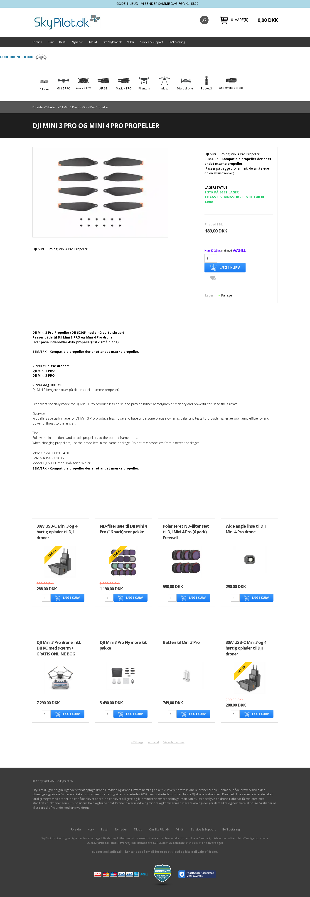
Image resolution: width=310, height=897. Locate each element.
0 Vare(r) (239, 19)
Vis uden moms (174, 742)
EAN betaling (177, 42)
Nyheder (77, 42)
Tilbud (93, 42)
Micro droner (185, 88)
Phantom (144, 88)
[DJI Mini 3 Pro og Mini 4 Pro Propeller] (100, 192)
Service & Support (151, 42)
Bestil (62, 42)
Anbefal (153, 742)
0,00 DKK (268, 19)
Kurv (51, 42)
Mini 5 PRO (63, 88)
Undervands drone (231, 88)
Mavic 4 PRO (124, 88)
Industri (165, 88)
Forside (37, 42)
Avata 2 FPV (83, 88)
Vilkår (130, 42)
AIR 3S (103, 88)
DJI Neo (44, 89)
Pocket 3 (206, 88)
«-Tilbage (137, 742)
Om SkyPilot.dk (112, 42)
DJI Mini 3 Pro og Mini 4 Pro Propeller (83, 107)
